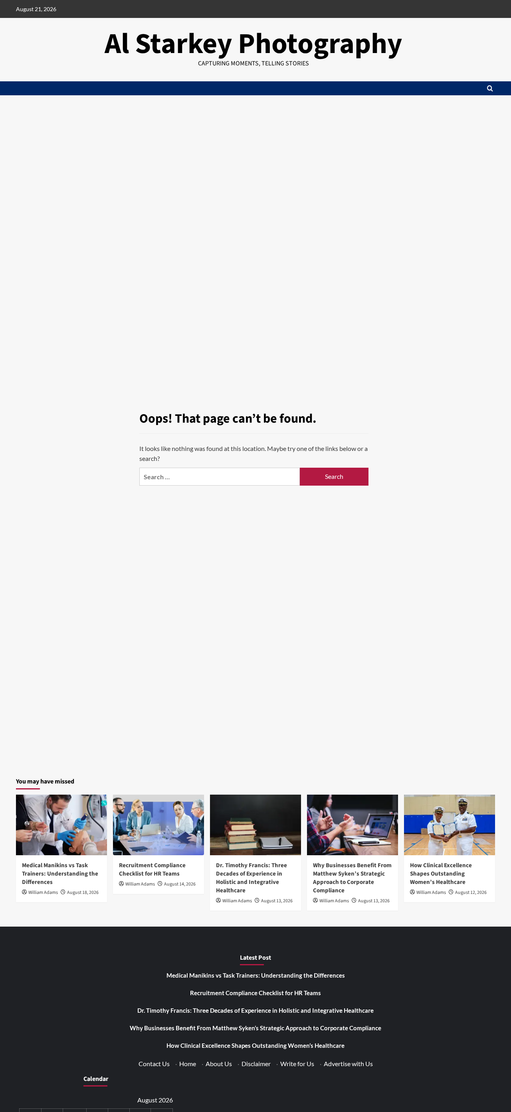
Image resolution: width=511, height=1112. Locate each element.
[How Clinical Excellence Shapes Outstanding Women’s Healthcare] (449, 825)
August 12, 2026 (471, 892)
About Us (219, 1063)
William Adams (43, 892)
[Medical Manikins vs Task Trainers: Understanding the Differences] (61, 825)
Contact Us (154, 1063)
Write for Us (297, 1063)
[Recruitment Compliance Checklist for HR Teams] (158, 825)
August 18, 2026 (83, 892)
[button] (490, 88)
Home (187, 1063)
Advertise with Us (348, 1063)
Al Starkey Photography (253, 44)
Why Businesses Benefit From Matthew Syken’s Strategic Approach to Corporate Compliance (352, 878)
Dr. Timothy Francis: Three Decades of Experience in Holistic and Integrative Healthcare (251, 878)
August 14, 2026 (180, 884)
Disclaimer (256, 1063)
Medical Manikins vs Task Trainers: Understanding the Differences (60, 873)
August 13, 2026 (277, 900)
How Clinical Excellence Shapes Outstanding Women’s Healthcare (441, 873)
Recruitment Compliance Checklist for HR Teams (152, 869)
